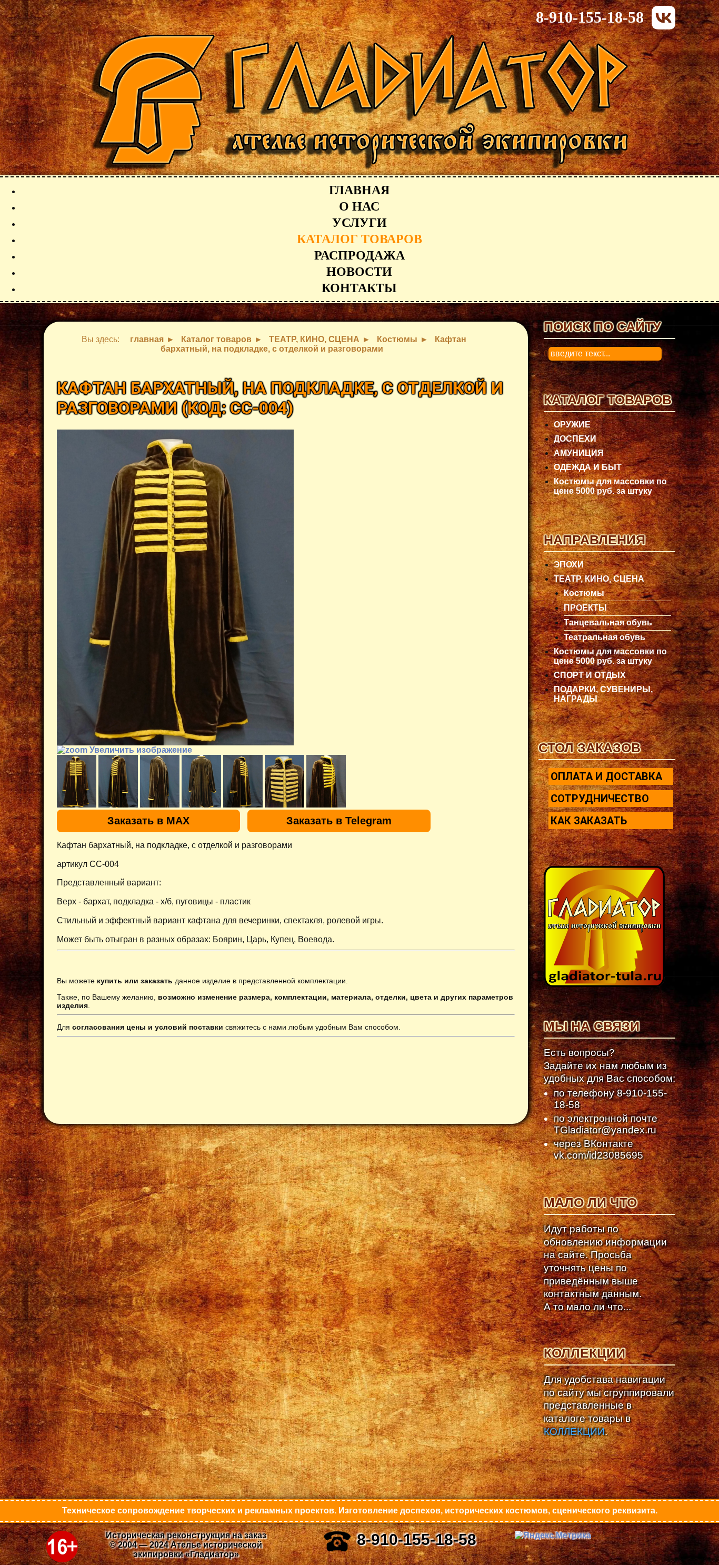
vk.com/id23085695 (598, 1155)
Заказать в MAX (148, 820)
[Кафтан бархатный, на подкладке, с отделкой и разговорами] (76, 781)
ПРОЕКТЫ (585, 607)
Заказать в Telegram (339, 820)
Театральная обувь (604, 637)
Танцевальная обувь (608, 622)
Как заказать (589, 820)
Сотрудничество (600, 798)
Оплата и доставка (606, 776)
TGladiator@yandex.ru (605, 1129)
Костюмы (584, 593)
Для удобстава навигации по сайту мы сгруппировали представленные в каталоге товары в (609, 1405)
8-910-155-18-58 (590, 17)
